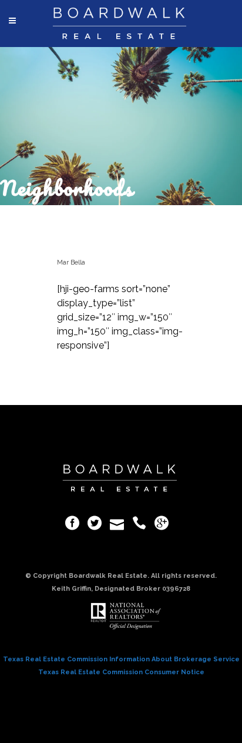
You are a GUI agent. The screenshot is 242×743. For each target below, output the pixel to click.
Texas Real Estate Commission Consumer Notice (121, 672)
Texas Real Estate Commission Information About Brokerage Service (121, 659)
